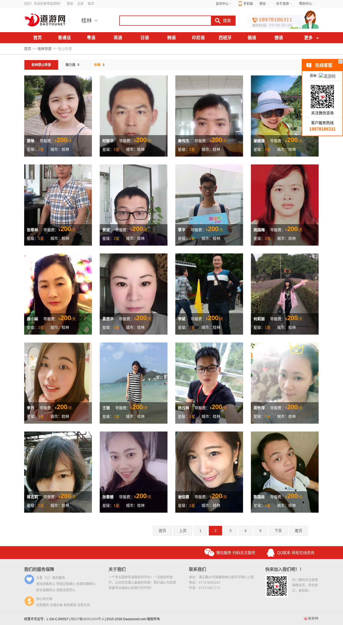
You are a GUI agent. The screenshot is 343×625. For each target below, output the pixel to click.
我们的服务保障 (39, 569)
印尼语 (198, 37)
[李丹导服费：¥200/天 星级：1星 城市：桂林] (58, 382)
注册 (80, 4)
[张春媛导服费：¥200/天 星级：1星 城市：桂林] (133, 471)
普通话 (64, 37)
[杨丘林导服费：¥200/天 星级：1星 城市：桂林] (209, 382)
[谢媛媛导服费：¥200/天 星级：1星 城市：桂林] (285, 115)
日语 (144, 37)
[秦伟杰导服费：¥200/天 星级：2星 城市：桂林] (209, 115)
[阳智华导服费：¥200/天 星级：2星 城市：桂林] (133, 115)
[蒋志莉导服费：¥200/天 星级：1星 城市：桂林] (58, 471)
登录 (70, 4)
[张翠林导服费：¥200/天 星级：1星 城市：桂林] (58, 204)
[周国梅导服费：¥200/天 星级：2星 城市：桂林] (285, 204)
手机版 (248, 4)
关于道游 (282, 4)
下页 (278, 530)
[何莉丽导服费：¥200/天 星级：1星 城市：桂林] (285, 293)
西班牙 (225, 37)
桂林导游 (44, 49)
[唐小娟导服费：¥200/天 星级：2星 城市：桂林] (58, 293)
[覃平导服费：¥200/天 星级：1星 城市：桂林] (209, 204)
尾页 (298, 530)
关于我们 (117, 569)
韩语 (171, 37)
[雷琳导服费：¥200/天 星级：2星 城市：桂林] (58, 115)
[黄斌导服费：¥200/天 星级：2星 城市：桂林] (133, 204)
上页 (183, 530)
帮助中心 (305, 4)
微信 (262, 4)
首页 (91, 4)
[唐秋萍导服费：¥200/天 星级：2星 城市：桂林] (285, 382)
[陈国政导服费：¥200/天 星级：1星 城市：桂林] (285, 471)
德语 (278, 37)
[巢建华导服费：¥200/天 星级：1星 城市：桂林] (133, 293)
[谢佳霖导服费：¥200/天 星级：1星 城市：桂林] (209, 471)
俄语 (252, 37)
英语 (118, 37)
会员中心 (222, 4)
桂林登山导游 (41, 65)
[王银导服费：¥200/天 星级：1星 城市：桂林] (133, 382)
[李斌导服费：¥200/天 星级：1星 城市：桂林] (209, 293)
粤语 (91, 37)
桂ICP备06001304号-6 (87, 619)
